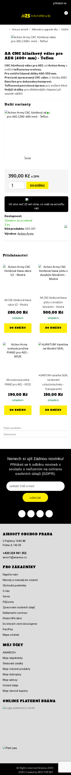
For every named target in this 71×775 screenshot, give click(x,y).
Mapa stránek (11, 634)
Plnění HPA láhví (12, 618)
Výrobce (10, 233)
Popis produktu (12, 427)
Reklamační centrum (15, 613)
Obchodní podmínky (14, 585)
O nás (6, 591)
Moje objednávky (13, 658)
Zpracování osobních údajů (19, 607)
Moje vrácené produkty (16, 669)
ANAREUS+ (9, 652)
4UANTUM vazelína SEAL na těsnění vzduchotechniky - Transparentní (53, 382)
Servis (6, 596)
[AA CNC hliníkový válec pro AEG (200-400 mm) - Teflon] (27, 133)
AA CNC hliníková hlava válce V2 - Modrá (17, 302)
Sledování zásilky (13, 663)
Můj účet (13, 645)
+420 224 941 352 (14, 553)
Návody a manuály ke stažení (20, 580)
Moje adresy (10, 680)
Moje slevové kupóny (15, 690)
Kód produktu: (14, 228)
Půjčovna (8, 602)
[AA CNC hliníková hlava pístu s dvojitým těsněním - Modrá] (53, 279)
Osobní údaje (10, 685)
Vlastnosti (10, 434)
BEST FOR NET (45, 772)
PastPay (8, 629)
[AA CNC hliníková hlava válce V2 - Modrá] (18, 279)
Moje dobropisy (12, 674)
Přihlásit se (59, 3)
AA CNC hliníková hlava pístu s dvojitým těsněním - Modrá (53, 302)
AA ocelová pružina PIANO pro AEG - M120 (18, 382)
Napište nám (10, 574)
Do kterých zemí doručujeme (20, 623)
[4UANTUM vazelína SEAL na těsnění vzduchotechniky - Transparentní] (53, 357)
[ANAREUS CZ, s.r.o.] (35, 16)
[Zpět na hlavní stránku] (7, 29)
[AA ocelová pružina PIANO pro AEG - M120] (18, 357)
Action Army (25, 233)
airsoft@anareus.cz (15, 557)
